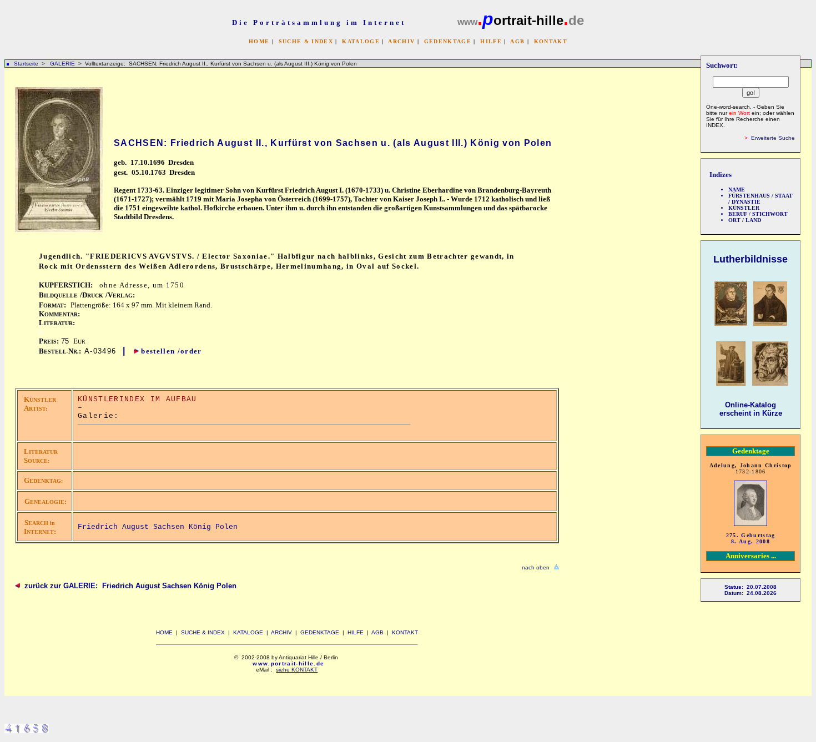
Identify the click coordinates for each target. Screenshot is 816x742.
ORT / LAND (744, 220)
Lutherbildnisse (750, 259)
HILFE (491, 41)
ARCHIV (401, 41)
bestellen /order (171, 351)
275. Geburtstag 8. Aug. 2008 (750, 538)
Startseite (26, 63)
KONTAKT (550, 41)
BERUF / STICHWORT (758, 214)
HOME (259, 41)
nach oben (536, 567)
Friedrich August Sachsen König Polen (158, 527)
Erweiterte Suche (773, 138)
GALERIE (63, 63)
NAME (736, 189)
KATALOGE (361, 41)
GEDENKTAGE (447, 41)
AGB (517, 41)
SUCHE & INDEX (306, 41)
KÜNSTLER (743, 208)
